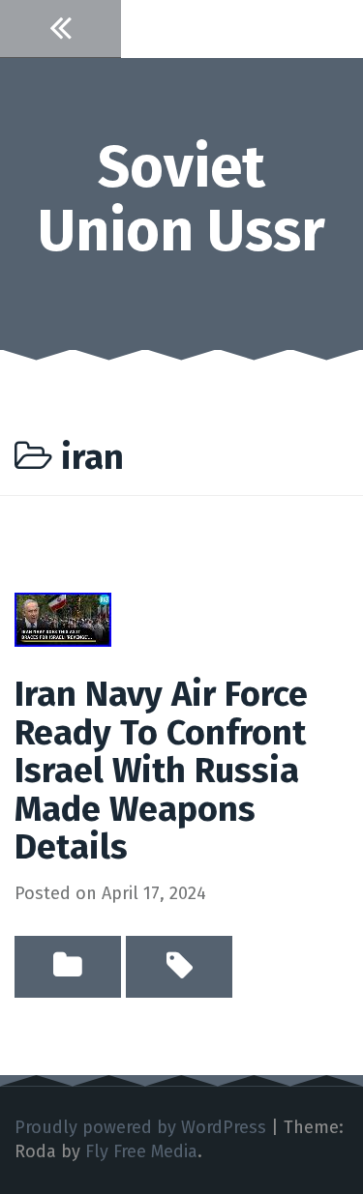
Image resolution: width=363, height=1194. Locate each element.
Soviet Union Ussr (181, 199)
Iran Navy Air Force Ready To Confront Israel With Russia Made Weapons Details (161, 770)
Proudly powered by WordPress (140, 1127)
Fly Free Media (141, 1151)
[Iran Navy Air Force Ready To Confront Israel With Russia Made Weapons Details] (63, 618)
